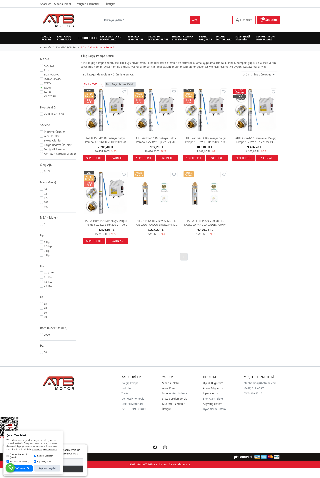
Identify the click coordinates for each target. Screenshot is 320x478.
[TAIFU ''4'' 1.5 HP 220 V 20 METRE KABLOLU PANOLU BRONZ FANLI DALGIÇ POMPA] (155, 193)
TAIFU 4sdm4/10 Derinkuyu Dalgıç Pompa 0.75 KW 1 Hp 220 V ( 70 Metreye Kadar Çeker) (155, 140)
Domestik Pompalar (133, 398)
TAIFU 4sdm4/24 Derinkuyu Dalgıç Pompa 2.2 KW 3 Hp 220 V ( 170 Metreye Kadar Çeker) (106, 223)
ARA (195, 20)
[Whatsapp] (10, 467)
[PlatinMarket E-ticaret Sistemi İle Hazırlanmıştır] (243, 457)
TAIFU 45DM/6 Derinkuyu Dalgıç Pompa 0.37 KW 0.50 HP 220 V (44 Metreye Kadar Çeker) (105, 140)
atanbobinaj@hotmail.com (260, 383)
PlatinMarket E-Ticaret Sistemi (148, 464)
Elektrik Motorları (132, 404)
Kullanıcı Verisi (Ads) (19, 461)
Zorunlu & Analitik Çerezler (18, 456)
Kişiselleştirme (44, 461)
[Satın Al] (117, 158)
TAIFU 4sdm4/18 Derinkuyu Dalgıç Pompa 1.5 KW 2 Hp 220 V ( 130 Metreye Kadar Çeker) (255, 140)
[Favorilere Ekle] (124, 92)
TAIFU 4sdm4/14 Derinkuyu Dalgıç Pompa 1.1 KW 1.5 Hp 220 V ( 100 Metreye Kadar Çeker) (205, 140)
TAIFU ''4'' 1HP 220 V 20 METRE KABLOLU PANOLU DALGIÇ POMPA (205, 222)
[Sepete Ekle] (94, 158)
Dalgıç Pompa (130, 383)
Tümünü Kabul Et (19, 468)
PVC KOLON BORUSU (134, 409)
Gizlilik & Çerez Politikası (44, 449)
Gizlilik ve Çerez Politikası (64, 453)
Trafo (124, 393)
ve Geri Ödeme (178, 393)
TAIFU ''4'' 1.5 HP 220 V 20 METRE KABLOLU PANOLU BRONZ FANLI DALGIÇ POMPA (155, 223)
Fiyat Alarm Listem (214, 409)
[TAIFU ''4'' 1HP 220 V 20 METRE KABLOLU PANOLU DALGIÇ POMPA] (205, 193)
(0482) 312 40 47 (254, 388)
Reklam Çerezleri (45, 455)
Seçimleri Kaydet (47, 468)
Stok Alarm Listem (214, 398)
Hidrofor (126, 388)
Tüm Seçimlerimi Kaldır (120, 84)
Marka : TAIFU (91, 84)
